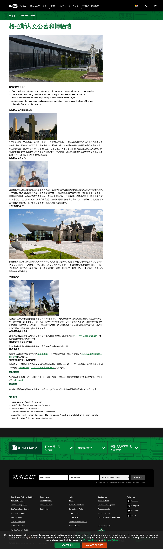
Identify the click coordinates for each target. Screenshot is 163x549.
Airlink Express (46, 501)
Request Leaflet (104, 509)
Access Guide (74, 526)
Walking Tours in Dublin (20, 530)
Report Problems (104, 513)
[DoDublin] (17, 2)
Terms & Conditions (76, 505)
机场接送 (62, 6)
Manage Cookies (94, 545)
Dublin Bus (44, 509)
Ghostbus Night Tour (19, 505)
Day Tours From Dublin (20, 509)
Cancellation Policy (76, 509)
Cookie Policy (74, 517)
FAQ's (71, 501)
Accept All (67, 545)
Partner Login (103, 526)
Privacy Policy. (140, 482)
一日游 (52, 6)
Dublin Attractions (18, 522)
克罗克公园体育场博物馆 (42, 368)
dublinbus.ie (18, 380)
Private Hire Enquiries (106, 505)
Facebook (135, 501)
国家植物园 (42, 354)
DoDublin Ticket (46, 505)
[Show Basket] (157, 5)
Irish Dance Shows (18, 513)
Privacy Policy (74, 513)
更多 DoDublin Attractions (23, 16)
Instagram (135, 506)
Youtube (134, 511)
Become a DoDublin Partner (109, 517)
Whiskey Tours (16, 517)
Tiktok (133, 515)
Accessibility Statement (78, 522)
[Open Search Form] (146, 5)
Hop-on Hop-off (17, 501)
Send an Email (103, 501)
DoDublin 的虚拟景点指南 (85, 336)
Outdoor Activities (18, 526)
